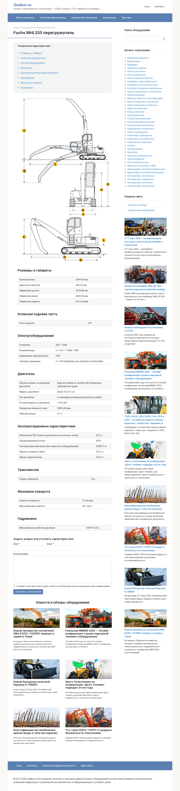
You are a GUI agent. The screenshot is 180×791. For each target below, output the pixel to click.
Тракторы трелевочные (139, 155)
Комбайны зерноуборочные (142, 81)
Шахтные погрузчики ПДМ (141, 165)
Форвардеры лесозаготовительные (146, 169)
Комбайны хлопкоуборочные (142, 85)
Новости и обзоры (137, 205)
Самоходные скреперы (139, 142)
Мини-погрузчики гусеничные (143, 101)
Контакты (159, 6)
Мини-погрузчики (25, 17)
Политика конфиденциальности (59, 765)
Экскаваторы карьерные (140, 179)
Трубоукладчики (135, 159)
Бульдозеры (134, 61)
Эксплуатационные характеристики (39, 72)
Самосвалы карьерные (139, 135)
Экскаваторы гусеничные (141, 176)
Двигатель (26, 68)
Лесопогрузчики (136, 95)
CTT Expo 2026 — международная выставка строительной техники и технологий (143, 241)
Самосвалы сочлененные (140, 138)
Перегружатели (135, 115)
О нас (147, 6)
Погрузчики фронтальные (53, 17)
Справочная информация (141, 210)
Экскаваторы (109, 17)
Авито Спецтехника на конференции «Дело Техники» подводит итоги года (85, 684)
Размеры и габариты (32, 53)
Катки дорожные (136, 74)
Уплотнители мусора (138, 162)
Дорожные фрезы (137, 68)
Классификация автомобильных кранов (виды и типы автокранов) (35, 731)
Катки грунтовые (136, 71)
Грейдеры (132, 64)
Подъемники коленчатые (140, 125)
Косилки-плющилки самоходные (144, 88)
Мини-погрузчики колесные (142, 105)
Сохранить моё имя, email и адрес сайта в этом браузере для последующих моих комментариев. (63, 586)
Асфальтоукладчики (137, 58)
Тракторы (126, 17)
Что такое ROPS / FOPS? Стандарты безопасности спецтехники (88, 731)
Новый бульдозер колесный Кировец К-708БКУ (31, 683)
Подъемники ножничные (140, 128)
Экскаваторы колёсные (140, 182)
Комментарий (20, 554)
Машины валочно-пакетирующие (145, 98)
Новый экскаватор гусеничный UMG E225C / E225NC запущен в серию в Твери (33, 633)
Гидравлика (27, 87)
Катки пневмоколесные (140, 78)
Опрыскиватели (135, 111)
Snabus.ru (22, 5)
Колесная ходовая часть (33, 58)
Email (50, 544)
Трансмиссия (27, 78)
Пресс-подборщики (137, 132)
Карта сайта (87, 765)
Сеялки (131, 145)
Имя (16, 544)
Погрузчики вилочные (139, 118)
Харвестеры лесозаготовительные (145, 172)
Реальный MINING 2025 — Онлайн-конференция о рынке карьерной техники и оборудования (87, 633)
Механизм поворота (31, 82)
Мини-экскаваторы (137, 108)
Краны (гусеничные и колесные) (144, 91)
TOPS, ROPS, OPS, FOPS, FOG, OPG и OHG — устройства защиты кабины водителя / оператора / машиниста (144, 420)
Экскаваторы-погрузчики (84, 17)
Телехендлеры (135, 149)
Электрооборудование (33, 63)
